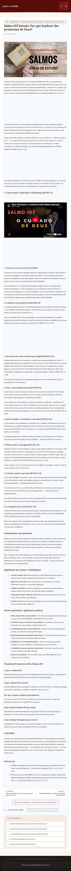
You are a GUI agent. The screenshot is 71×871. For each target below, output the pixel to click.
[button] (61, 6)
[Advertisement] (35, 109)
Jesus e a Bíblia (10, 6)
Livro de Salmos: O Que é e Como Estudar (32, 21)
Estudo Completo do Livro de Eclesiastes (23, 844)
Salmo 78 (14, 465)
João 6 (15, 558)
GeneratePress (45, 865)
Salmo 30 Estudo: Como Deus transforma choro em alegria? (28, 829)
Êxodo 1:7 (32, 429)
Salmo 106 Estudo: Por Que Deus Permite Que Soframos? (42, 811)
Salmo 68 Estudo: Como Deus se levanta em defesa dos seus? (29, 834)
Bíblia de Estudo (14, 21)
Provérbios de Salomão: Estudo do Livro (22, 839)
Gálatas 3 (8, 547)
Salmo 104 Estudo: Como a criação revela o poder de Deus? (43, 808)
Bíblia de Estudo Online (15, 810)
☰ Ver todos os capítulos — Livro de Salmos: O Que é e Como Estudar (35, 802)
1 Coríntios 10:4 (12, 555)
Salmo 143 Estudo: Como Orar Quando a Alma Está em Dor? (28, 824)
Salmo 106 (62, 87)
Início (7, 21)
